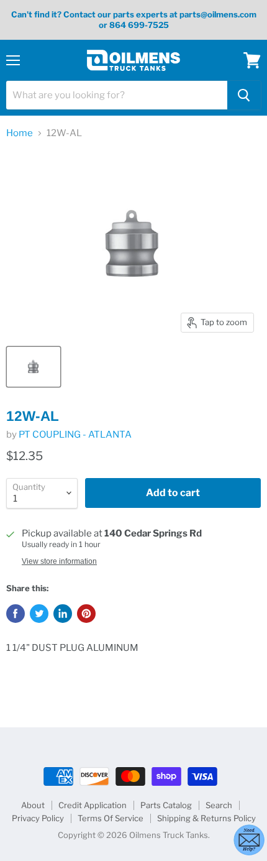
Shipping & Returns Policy (206, 818)
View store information (59, 561)
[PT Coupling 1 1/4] (33, 367)
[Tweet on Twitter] (39, 613)
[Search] (244, 95)
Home (19, 133)
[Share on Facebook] (15, 613)
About (33, 805)
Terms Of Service (110, 818)
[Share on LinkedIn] (62, 613)
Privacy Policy (38, 818)
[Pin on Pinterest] (86, 613)
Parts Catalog (166, 805)
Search (219, 805)
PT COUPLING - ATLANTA (75, 434)
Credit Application (92, 805)
